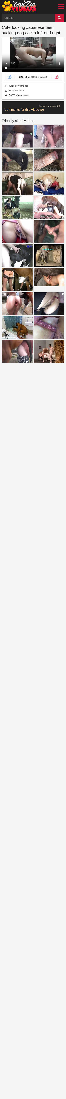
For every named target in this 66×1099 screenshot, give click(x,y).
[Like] (9, 77)
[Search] (59, 18)
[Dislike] (56, 77)
